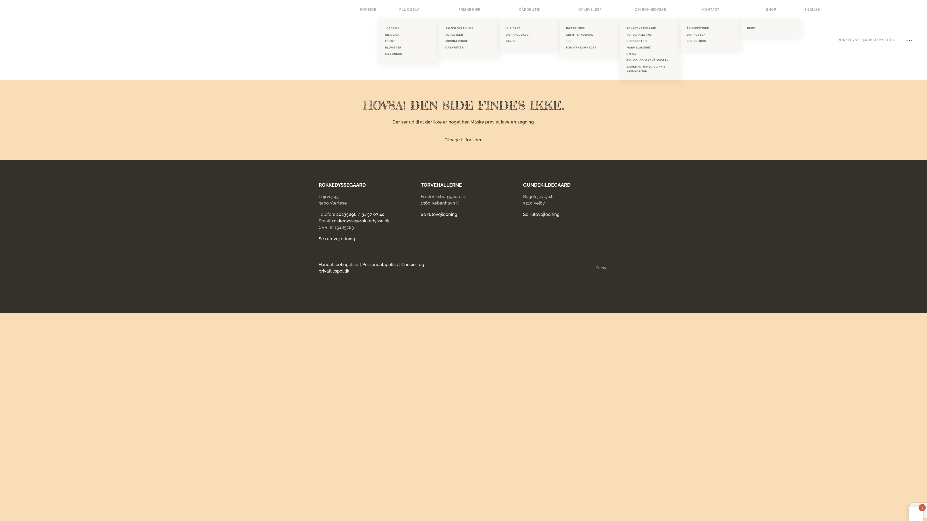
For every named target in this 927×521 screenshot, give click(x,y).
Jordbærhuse (456, 41)
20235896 (346, 214)
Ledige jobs (696, 41)
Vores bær (454, 34)
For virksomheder (581, 47)
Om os (631, 53)
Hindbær (392, 34)
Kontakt (711, 10)
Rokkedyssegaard (641, 28)
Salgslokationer (459, 28)
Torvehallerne (639, 34)
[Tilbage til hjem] (30, 40)
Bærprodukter (518, 34)
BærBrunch (575, 28)
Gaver (510, 41)
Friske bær (469, 10)
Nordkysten (636, 41)
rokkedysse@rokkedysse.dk (866, 40)
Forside (368, 10)
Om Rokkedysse (650, 10)
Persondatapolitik (380, 264)
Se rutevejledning (337, 238)
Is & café (513, 28)
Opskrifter (454, 47)
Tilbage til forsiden (464, 139)
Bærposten (696, 34)
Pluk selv (409, 10)
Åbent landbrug (579, 34)
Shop (771, 10)
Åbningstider (698, 28)
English (812, 10)
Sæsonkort (394, 53)
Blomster (393, 47)
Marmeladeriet (639, 47)
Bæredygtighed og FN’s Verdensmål (645, 68)
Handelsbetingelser (339, 264)
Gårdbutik (530, 10)
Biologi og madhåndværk (647, 60)
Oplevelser (590, 10)
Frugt (390, 41)
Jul (568, 41)
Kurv (751, 28)
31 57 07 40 (373, 214)
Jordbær (392, 28)
